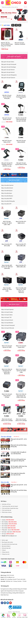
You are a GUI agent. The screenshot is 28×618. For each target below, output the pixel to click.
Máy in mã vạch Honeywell (8, 325)
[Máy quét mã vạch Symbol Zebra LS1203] (21, 153)
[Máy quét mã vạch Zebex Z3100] (7, 131)
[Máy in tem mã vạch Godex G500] (21, 336)
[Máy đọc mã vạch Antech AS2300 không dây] (7, 86)
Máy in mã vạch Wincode (7, 328)
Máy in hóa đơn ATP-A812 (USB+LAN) (21, 244)
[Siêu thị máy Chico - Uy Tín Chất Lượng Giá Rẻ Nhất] (14, 2)
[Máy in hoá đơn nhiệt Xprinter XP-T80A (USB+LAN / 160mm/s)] (21, 278)
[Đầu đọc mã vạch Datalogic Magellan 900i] (21, 86)
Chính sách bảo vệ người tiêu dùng (10, 508)
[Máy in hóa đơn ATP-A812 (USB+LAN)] (21, 235)
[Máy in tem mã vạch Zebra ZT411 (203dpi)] (7, 410)
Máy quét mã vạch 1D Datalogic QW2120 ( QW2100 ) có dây (7, 164)
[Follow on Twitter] (7, 603)
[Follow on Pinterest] (10, 603)
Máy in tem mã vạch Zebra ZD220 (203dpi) (7, 395)
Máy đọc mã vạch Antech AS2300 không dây (6, 97)
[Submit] (25, 7)
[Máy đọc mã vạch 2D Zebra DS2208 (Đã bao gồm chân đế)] (21, 108)
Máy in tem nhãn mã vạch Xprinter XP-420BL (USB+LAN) (21, 395)
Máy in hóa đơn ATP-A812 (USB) (7, 244)
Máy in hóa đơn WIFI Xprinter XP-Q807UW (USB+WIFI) (7, 267)
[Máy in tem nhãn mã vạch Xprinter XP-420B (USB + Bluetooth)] (7, 360)
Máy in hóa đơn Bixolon (7, 196)
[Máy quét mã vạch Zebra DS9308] (21, 131)
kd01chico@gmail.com (11, 535)
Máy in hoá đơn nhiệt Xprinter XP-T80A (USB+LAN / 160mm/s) (21, 290)
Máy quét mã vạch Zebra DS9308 (21, 141)
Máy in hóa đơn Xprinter (7, 185)
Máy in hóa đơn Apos (6, 193)
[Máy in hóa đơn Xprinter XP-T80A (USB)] (7, 278)
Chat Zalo (8, 617)
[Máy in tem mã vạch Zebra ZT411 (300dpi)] (21, 410)
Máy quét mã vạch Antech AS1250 (7, 118)
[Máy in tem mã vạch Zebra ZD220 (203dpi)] (7, 385)
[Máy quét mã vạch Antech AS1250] (7, 108)
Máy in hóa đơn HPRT (6, 198)
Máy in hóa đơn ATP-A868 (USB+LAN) (21, 266)
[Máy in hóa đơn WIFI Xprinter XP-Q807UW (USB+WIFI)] (7, 256)
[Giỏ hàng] (25, 2)
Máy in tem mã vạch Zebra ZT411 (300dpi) (21, 419)
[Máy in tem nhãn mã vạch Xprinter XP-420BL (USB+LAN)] (21, 385)
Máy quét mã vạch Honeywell (8, 64)
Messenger (19, 617)
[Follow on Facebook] (2, 603)
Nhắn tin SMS (24, 617)
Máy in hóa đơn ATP (6, 204)
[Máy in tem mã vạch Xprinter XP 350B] (7, 336)
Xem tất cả (16, 436)
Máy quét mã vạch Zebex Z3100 (7, 141)
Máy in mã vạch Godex (7, 312)
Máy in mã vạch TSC (6, 317)
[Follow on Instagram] (5, 603)
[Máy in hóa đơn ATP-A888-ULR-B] (21, 212)
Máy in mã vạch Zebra (6, 314)
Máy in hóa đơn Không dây (8, 201)
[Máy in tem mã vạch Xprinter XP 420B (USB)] (21, 360)
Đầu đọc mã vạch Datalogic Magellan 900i (21, 97)
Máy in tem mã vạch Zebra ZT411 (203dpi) (7, 419)
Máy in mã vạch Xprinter (7, 309)
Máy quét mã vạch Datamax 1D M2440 (20, 43)
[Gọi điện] (14, 615)
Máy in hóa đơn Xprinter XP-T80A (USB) (7, 289)
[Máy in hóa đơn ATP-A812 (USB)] (7, 235)
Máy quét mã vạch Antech (8, 69)
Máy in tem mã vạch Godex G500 (21, 346)
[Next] (27, 38)
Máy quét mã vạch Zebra (7, 61)
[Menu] (2, 3)
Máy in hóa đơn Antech (7, 188)
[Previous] (1, 38)
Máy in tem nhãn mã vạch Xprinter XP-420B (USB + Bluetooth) (7, 372)
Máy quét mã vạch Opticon (8, 77)
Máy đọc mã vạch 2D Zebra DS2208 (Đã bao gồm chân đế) (21, 119)
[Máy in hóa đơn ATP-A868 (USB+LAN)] (21, 256)
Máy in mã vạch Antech (7, 320)
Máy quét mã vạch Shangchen (9, 75)
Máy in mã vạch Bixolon (7, 322)
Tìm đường (3, 617)
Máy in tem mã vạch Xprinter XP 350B (7, 346)
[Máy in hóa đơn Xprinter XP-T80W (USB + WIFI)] (7, 212)
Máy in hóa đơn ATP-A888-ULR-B (21, 222)
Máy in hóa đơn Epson (6, 190)
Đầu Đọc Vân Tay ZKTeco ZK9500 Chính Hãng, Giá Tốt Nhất (7, 44)
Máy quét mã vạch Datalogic (8, 67)
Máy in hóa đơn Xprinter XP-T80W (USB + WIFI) (7, 223)
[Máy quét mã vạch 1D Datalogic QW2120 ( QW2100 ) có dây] (7, 153)
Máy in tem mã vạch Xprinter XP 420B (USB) (21, 371)
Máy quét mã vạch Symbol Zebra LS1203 (21, 163)
